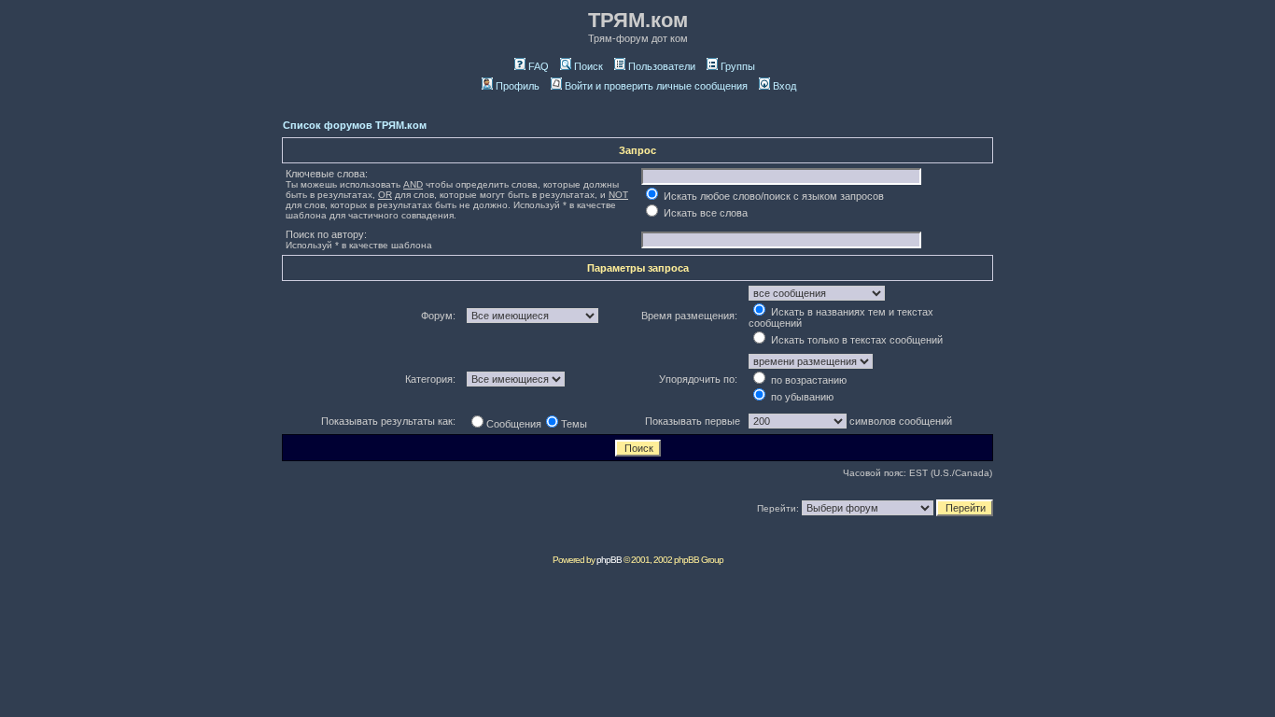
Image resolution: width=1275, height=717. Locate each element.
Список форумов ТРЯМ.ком (355, 125)
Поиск (588, 66)
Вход (784, 85)
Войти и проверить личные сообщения (656, 85)
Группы (738, 66)
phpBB (609, 560)
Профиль (517, 85)
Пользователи (661, 66)
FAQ (538, 66)
